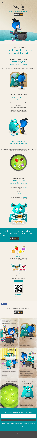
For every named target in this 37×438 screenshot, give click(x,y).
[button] (18, 281)
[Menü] (2, 2)
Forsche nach (24, 197)
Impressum (8, 433)
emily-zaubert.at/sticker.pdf (18, 193)
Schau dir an (13, 298)
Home (29, 433)
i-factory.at (25, 433)
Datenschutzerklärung (15, 433)
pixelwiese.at (20, 433)
